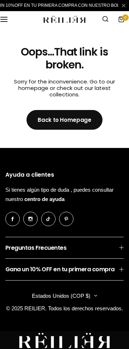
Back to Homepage (64, 120)
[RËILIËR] (64, 19)
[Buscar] (105, 19)
